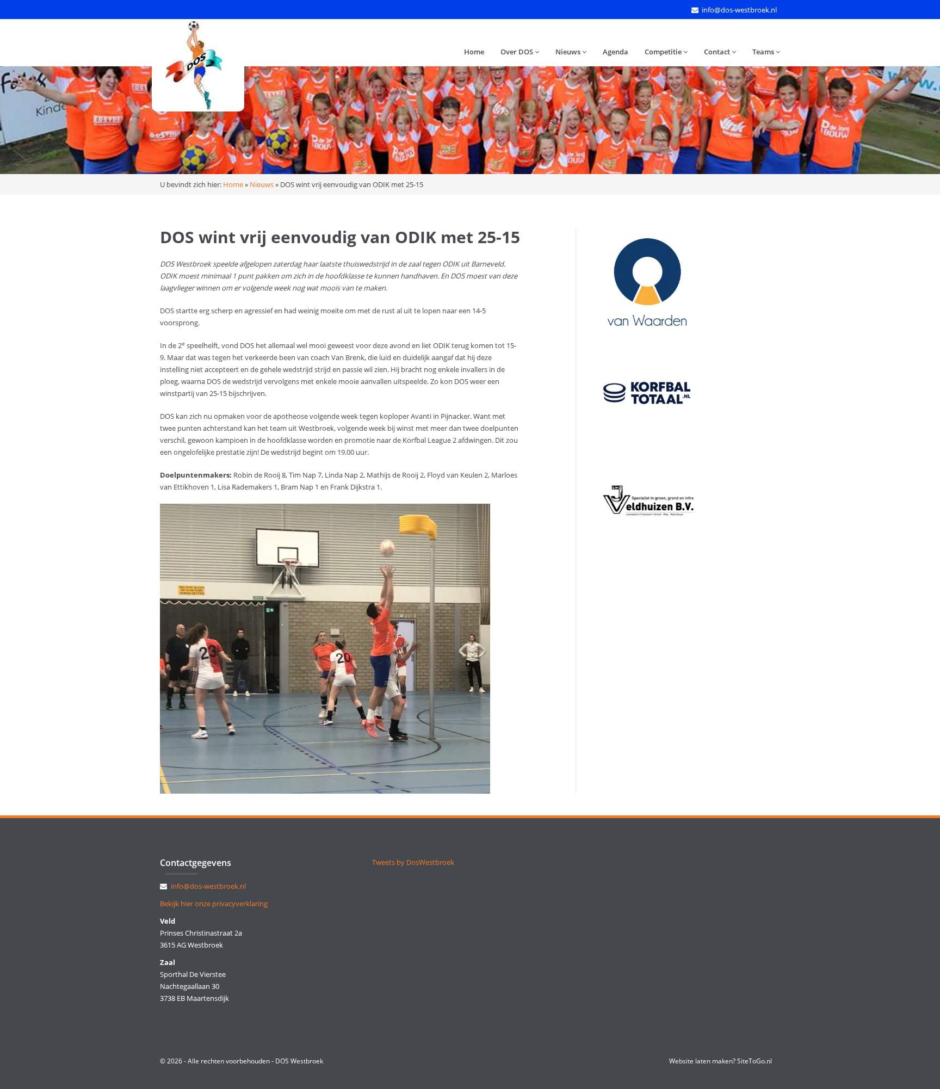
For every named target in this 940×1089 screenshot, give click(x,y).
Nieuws (568, 52)
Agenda (615, 52)
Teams (764, 52)
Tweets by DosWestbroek (413, 862)
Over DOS (517, 52)
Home (474, 52)
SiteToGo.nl (754, 1061)
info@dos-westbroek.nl (739, 10)
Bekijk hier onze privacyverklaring (214, 903)
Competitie (664, 52)
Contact (718, 52)
